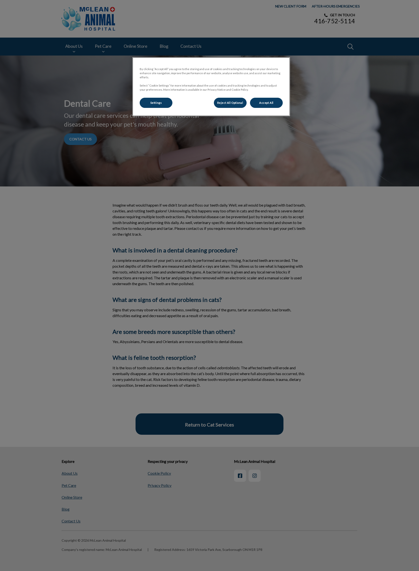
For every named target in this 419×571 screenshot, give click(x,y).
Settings (156, 102)
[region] (211, 86)
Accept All (266, 102)
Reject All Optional (230, 102)
